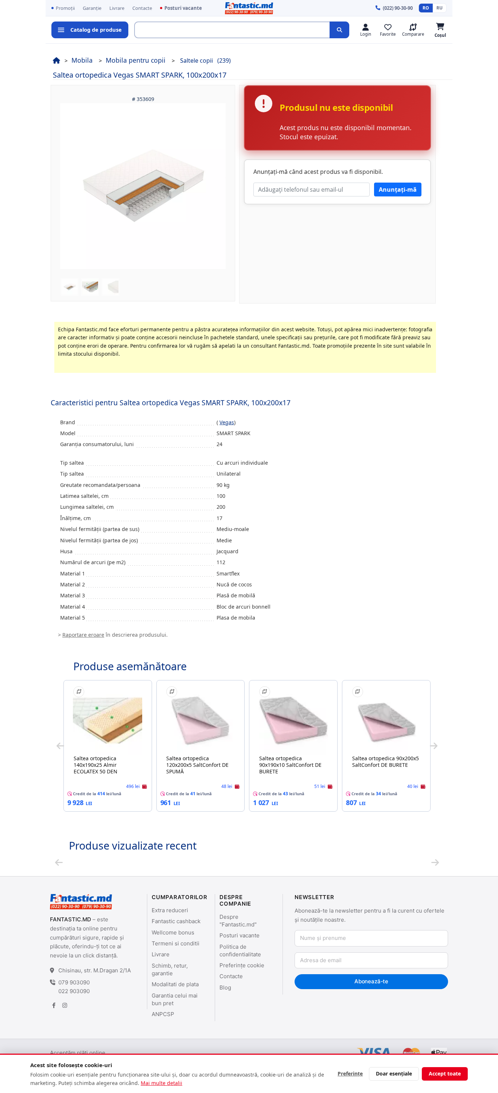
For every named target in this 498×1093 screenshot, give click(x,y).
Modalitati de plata (175, 984)
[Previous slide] (60, 746)
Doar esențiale (394, 1073)
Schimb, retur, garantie (170, 969)
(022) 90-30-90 (398, 8)
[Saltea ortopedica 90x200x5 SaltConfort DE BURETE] (386, 720)
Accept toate (445, 1073)
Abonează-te (371, 981)
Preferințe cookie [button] (241, 965)
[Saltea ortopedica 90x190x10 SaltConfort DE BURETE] (293, 720)
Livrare (116, 8)
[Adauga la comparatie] (78, 691)
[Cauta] (339, 30)
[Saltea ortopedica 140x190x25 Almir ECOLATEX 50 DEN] (107, 720)
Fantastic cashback (176, 921)
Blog (225, 987)
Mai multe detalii (161, 1083)
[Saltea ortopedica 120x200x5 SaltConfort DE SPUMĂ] (200, 720)
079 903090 (74, 982)
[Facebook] (53, 1005)
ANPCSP (163, 1014)
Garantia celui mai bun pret (175, 999)
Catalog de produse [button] (96, 29)
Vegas (226, 422)
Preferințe (350, 1073)
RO (426, 8)
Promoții (65, 8)
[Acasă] (56, 60)
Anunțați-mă (398, 190)
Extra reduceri (170, 910)
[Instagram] (64, 1005)
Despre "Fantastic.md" (238, 920)
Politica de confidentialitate (240, 950)
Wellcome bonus (173, 932)
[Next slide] (433, 746)
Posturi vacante (183, 8)
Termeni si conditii (175, 943)
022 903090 (74, 991)
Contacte (142, 8)
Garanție (92, 8)
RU (439, 8)
